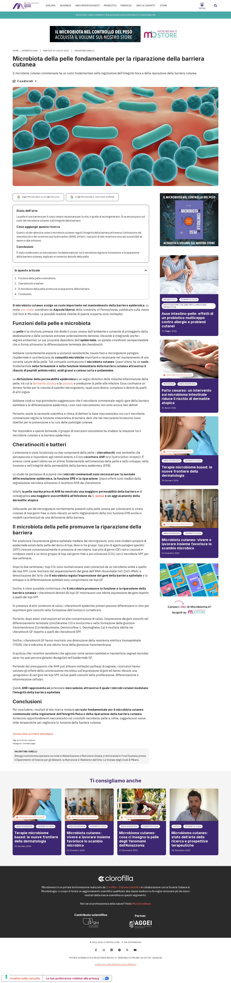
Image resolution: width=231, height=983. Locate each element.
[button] (215, 5)
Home (16, 50)
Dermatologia (30, 50)
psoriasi (67, 383)
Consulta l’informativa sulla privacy (115, 964)
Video (176, 826)
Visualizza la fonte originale (33, 734)
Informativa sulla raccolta (22, 978)
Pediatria (169, 384)
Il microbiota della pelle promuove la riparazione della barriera (53, 289)
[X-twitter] (127, 950)
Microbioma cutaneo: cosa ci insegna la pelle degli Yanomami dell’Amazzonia (139, 839)
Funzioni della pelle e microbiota (36, 278)
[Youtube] (135, 950)
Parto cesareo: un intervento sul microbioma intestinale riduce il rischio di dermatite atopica (186, 396)
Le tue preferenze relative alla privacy (72, 978)
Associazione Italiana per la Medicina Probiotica (185, 306)
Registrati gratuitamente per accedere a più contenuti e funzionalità (115, 15)
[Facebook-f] (96, 950)
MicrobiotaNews (141, 903)
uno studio (27, 309)
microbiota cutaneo (26, 740)
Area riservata (187, 384)
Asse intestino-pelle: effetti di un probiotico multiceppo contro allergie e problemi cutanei (187, 319)
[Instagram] (104, 950)
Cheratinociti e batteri (30, 283)
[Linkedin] (111, 950)
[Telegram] (119, 950)
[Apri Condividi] (35, 81)
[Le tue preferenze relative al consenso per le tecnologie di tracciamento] (6, 976)
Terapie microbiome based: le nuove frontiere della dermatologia (187, 471)
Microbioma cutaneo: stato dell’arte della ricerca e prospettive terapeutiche (189, 839)
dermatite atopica (44, 383)
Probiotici (170, 299)
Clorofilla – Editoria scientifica (123, 887)
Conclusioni (24, 294)
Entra (202, 8)
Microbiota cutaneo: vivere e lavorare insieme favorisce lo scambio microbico (187, 544)
